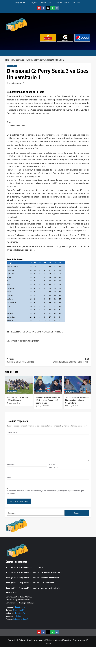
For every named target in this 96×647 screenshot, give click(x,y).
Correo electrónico (54, 466)
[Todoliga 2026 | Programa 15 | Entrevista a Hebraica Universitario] (77, 385)
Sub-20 (51, 3)
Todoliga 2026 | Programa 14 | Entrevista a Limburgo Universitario (33, 588)
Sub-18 (59, 3)
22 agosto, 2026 (12, 403)
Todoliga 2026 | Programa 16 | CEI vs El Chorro (18, 398)
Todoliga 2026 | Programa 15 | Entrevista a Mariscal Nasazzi (30, 583)
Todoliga (17, 616)
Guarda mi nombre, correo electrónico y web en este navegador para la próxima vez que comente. (45, 492)
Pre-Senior (76, 3)
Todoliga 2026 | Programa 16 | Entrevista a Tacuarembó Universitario (48, 400)
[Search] (88, 53)
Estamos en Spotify (21, 619)
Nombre (11, 464)
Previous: (20, 360)
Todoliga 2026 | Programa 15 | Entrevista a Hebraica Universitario (77, 400)
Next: (71, 360)
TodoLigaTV (20, 607)
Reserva (43, 3)
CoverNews (77, 640)
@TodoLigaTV (18, 610)
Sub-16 (67, 3)
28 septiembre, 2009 (15, 83)
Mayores (34, 3)
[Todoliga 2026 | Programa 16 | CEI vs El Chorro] (19, 385)
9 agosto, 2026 (70, 406)
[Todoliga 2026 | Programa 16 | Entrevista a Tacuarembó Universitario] (48, 385)
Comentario (12, 432)
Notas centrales (12, 66)
